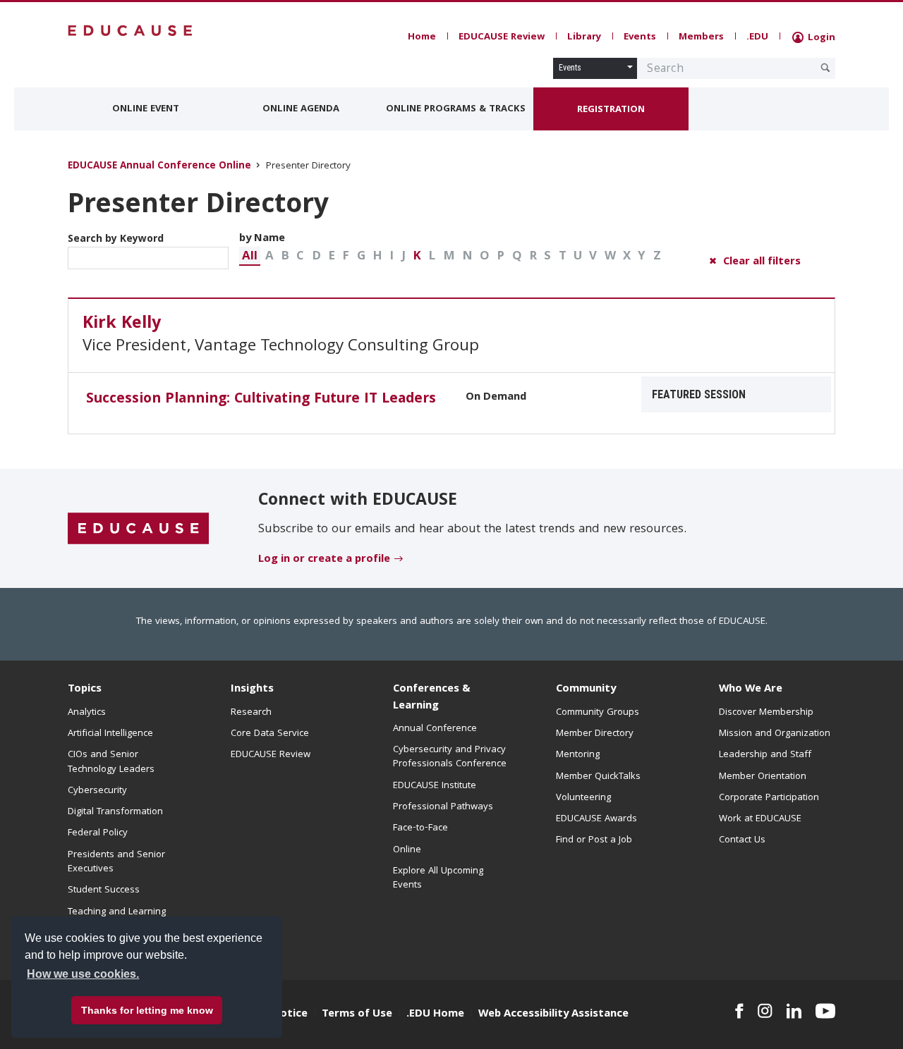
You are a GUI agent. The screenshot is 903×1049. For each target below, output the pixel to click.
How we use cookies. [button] (83, 974)
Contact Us (742, 840)
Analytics (87, 712)
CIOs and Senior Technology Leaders (111, 762)
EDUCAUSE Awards (596, 819)
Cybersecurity (97, 791)
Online (407, 850)
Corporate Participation (769, 798)
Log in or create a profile (324, 560)
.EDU (757, 37)
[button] (249, 256)
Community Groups (597, 712)
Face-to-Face (420, 828)
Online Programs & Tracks (456, 109)
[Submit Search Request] (825, 67)
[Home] (130, 31)
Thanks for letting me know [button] (147, 1010)
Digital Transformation (115, 812)
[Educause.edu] (138, 529)
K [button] (417, 257)
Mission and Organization (774, 734)
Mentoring (578, 755)
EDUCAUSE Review (502, 37)
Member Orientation (762, 777)
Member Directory (595, 734)
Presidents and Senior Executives (116, 862)
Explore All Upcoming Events (438, 878)
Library (584, 37)
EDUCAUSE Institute (434, 786)
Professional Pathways (443, 807)
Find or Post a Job (594, 840)
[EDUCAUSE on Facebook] (739, 1011)
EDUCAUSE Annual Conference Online (159, 167)
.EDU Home (435, 1014)
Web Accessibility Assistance (553, 1014)
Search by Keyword (116, 239)
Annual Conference (435, 729)
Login (820, 38)
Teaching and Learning (117, 912)
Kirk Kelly (122, 324)
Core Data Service (270, 734)
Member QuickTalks (598, 777)
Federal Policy (98, 833)
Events (640, 37)
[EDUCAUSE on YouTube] (825, 1011)
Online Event (145, 109)
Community (586, 689)
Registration (611, 110)
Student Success (104, 890)
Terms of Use (357, 1014)
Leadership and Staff (765, 755)
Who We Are (750, 689)
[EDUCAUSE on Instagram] (765, 1011)
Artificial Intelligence (110, 734)
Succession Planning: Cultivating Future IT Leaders (261, 400)
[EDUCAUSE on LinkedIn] (794, 1011)
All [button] (249, 257)
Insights (252, 689)
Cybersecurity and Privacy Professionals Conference (450, 757)
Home (422, 37)
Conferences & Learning (432, 697)
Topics (85, 689)
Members (701, 37)
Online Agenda (300, 109)
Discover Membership (766, 712)
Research (251, 712)
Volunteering (583, 798)
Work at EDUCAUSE (760, 819)
